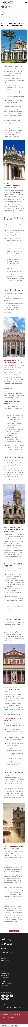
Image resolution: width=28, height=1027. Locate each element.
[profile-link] (12, 6)
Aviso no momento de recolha (9, 1025)
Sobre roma (4, 16)
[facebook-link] (5, 944)
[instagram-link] (11, 944)
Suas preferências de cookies (7, 989)
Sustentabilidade (5, 973)
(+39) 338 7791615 (5, 960)
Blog (2, 14)
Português (21, 1007)
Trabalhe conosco (5, 977)
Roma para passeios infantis (7, 969)
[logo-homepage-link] (7, 2)
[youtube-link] (8, 944)
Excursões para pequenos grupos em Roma (10, 971)
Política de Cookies (5, 985)
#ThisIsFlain (14, 1021)
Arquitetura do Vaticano (11, 383)
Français (9, 1007)
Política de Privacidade (6, 983)
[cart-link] (14, 6)
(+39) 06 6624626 (5, 958)
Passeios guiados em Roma (7, 966)
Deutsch (15, 1007)
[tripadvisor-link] (2, 944)
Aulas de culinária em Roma (7, 968)
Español (21, 1005)
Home (2, 12)
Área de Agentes (5, 975)
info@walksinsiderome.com (7, 957)
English (8, 1005)
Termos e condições (5, 987)
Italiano (15, 1005)
